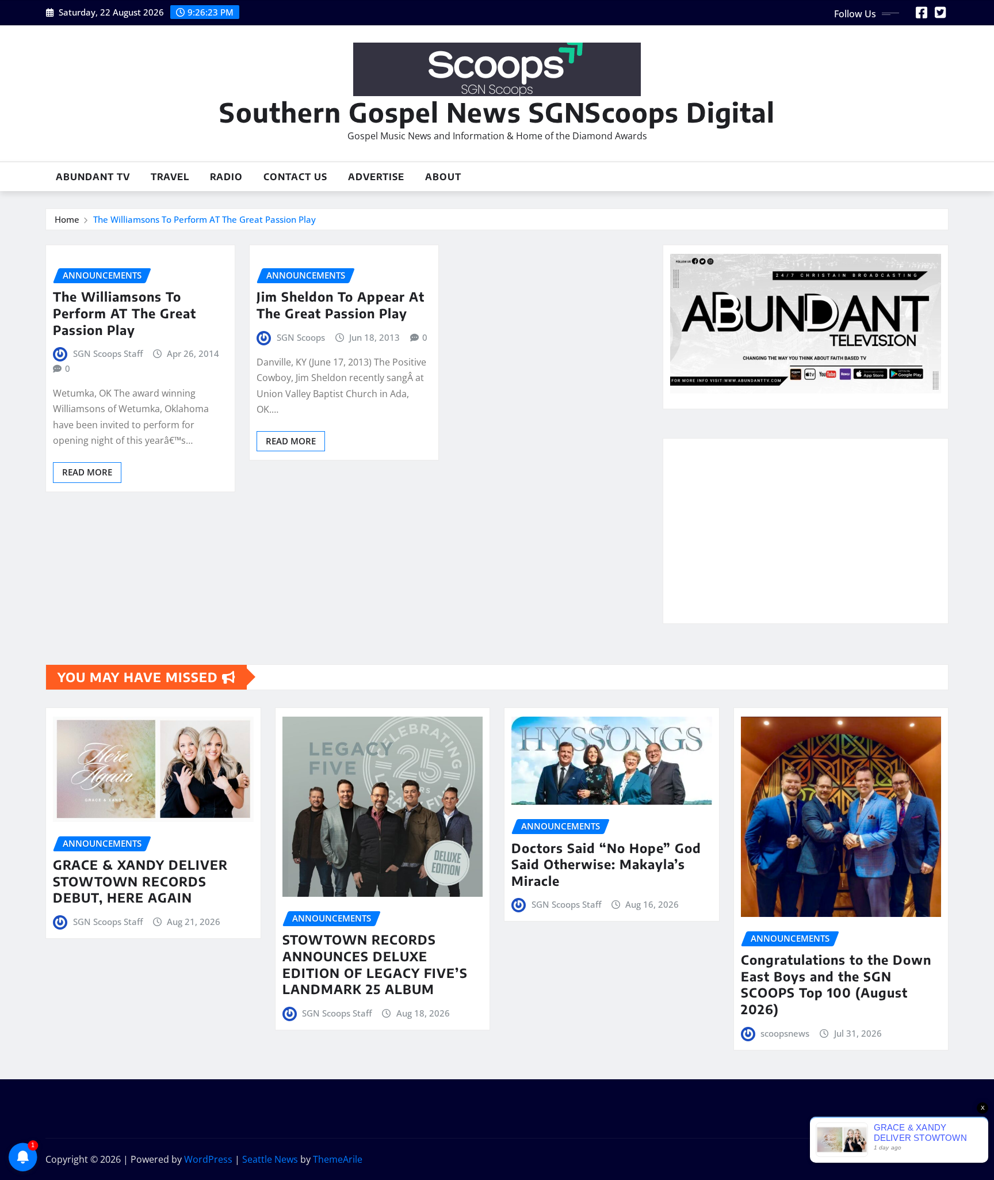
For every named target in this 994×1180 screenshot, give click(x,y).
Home (67, 219)
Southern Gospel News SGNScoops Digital (497, 112)
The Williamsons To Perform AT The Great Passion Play (204, 219)
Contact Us (295, 176)
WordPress (208, 1159)
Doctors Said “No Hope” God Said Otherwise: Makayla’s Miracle (606, 864)
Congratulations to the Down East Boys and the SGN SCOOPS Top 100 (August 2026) (836, 984)
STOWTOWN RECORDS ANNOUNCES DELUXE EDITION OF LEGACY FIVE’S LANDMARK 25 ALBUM (375, 964)
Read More (87, 472)
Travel (170, 176)
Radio (226, 176)
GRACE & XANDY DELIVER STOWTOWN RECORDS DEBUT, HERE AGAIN (140, 881)
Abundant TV (93, 176)
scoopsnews (784, 1033)
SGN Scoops (301, 337)
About (443, 176)
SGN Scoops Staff (108, 353)
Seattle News (270, 1159)
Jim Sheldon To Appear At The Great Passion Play (341, 304)
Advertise (376, 176)
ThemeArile (337, 1159)
